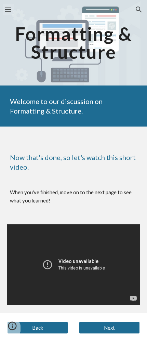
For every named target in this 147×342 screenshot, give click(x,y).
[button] (8, 9)
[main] (73, 43)
